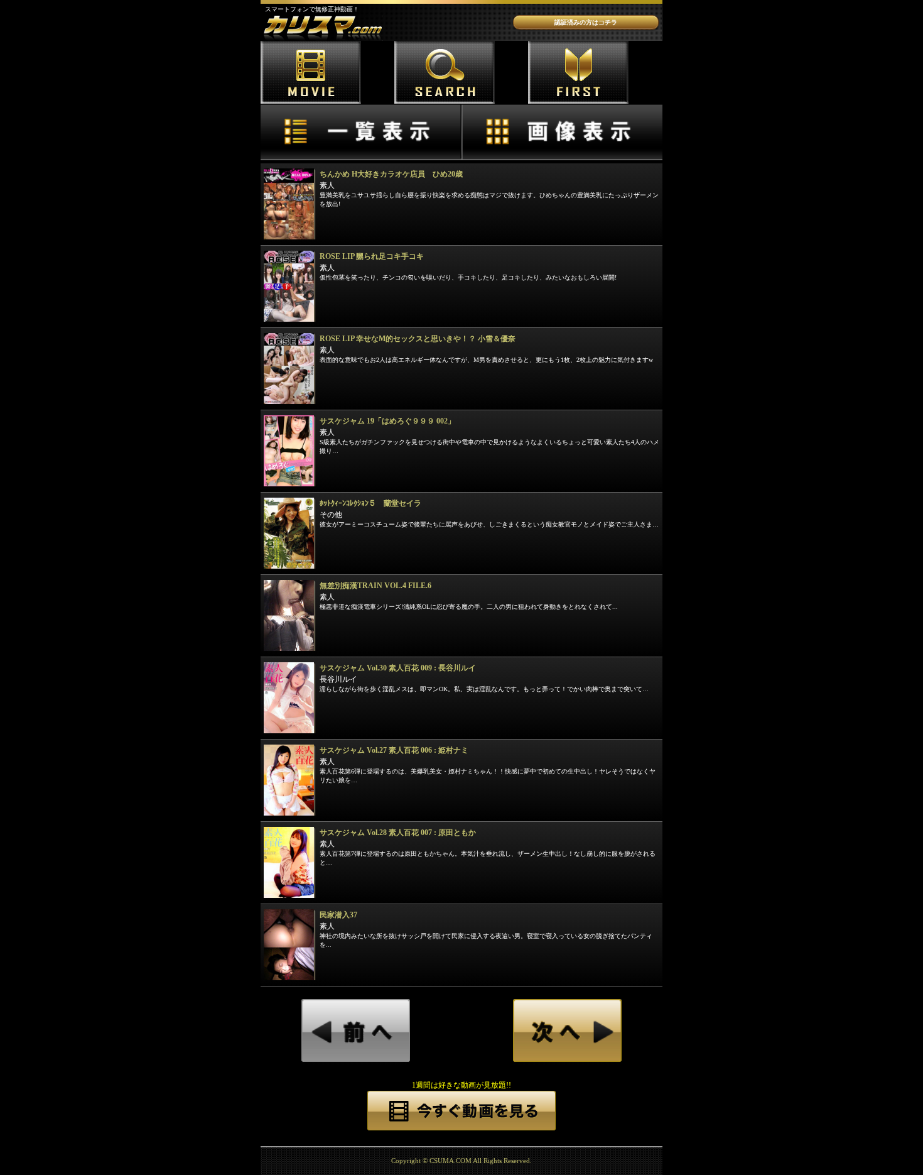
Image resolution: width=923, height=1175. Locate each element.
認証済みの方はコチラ (585, 22)
